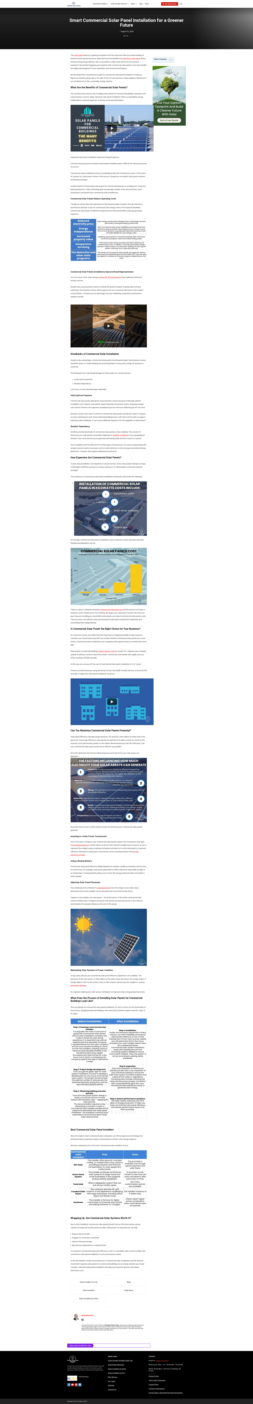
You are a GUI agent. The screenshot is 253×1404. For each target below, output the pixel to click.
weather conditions (120, 435)
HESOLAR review (84, 1376)
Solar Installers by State (117, 1369)
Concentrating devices (80, 845)
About (133, 4)
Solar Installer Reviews (119, 4)
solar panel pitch (103, 888)
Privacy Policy (154, 1376)
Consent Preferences (156, 1389)
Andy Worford (87, 1315)
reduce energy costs (106, 651)
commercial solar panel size (111, 610)
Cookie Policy (154, 1384)
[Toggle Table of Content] (170, 59)
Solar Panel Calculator (116, 1365)
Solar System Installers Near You (120, 1361)
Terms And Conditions (157, 1380)
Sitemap (111, 1385)
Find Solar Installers (100, 4)
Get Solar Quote (171, 4)
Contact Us (112, 1389)
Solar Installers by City (116, 1373)
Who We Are (112, 1377)
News (147, 4)
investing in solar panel (131, 58)
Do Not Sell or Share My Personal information (166, 1393)
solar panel (78, 55)
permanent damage (78, 985)
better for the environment (110, 277)
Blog (141, 4)
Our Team (111, 1381)
